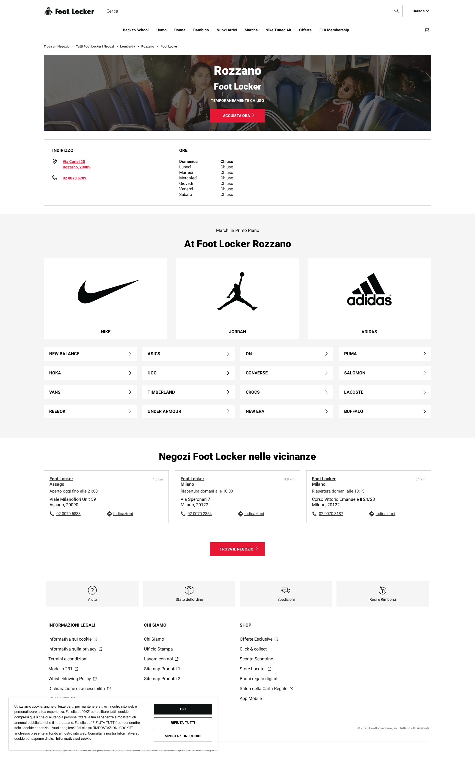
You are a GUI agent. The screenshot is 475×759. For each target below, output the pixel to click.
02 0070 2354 (199, 513)
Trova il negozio (236, 549)
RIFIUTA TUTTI (183, 723)
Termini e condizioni (67, 658)
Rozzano (148, 46)
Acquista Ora (236, 115)
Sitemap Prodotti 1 (162, 668)
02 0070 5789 (74, 178)
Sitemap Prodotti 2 (162, 678)
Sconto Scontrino (256, 658)
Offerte (305, 30)
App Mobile (251, 698)
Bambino (201, 30)
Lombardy (128, 46)
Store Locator (253, 668)
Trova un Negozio (57, 46)
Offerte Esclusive (257, 639)
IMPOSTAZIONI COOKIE (183, 736)
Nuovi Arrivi (227, 30)
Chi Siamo (154, 639)
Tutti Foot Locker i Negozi (95, 46)
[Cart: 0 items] (426, 30)
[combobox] (252, 11)
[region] (113, 723)
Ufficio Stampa (158, 649)
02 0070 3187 (331, 513)
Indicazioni (123, 513)
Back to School (136, 30)
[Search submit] (396, 11)
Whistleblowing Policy (70, 678)
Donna (180, 30)
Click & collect (253, 649)
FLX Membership (334, 30)
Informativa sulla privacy (73, 649)
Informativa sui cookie (70, 639)
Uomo (161, 30)
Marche (251, 30)
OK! (183, 709)
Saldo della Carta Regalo (264, 688)
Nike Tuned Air (278, 30)
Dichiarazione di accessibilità (77, 688)
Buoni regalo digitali (259, 678)
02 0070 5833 (68, 513)
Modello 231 (61, 668)
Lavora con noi (159, 658)
